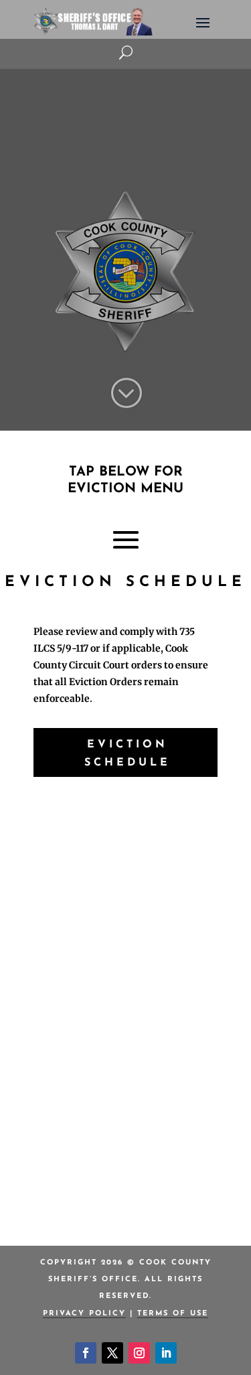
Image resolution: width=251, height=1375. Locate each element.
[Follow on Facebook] (85, 1353)
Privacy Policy (84, 1313)
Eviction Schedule (127, 753)
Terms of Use (172, 1313)
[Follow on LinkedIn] (166, 1353)
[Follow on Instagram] (139, 1353)
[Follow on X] (112, 1353)
